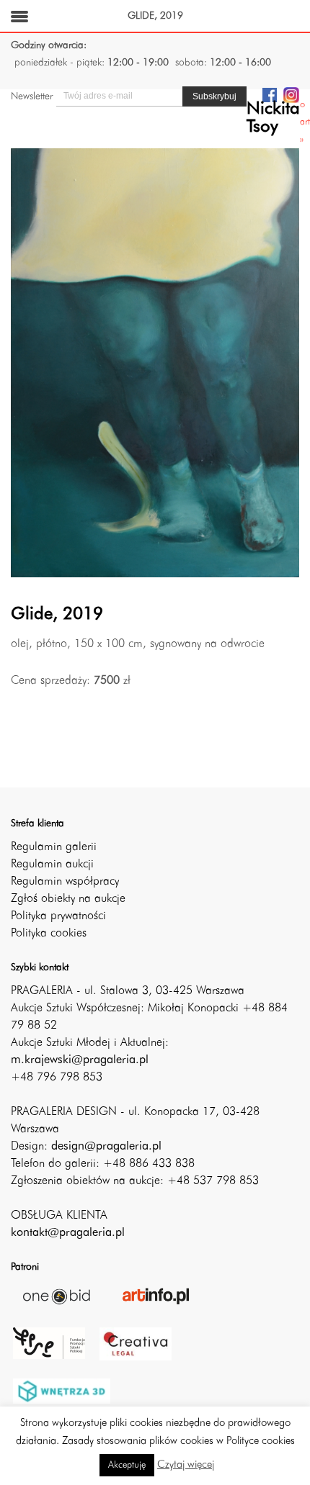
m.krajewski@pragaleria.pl (80, 1060)
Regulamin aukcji (52, 864)
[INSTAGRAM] (291, 94)
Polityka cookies (49, 933)
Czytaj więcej (185, 1465)
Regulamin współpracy (65, 882)
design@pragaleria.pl (106, 1146)
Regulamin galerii (54, 847)
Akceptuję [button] (127, 1465)
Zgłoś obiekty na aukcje (68, 899)
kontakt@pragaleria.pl (68, 1233)
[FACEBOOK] (269, 94)
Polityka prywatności (58, 916)
